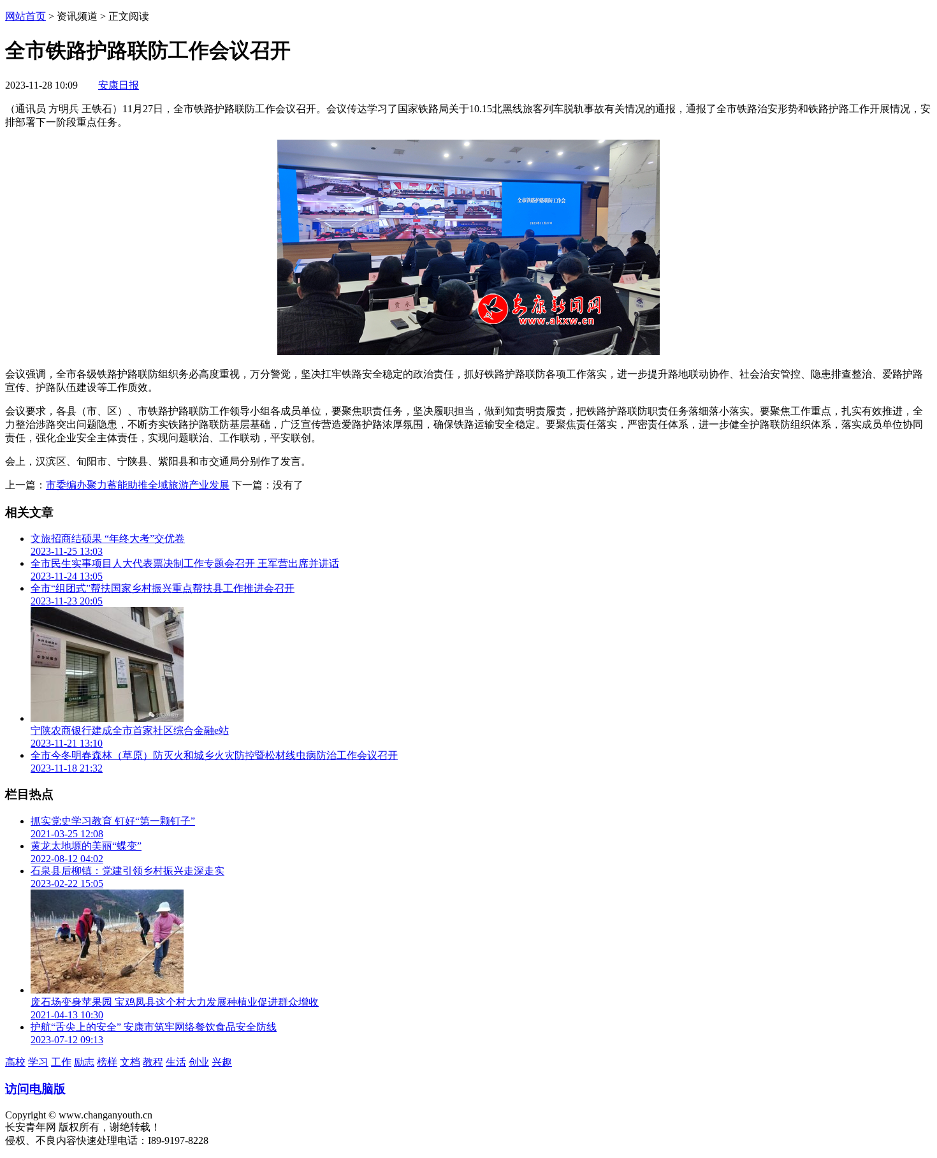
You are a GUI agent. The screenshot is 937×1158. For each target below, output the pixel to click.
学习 (38, 1062)
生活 (176, 1062)
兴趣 (222, 1062)
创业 (199, 1062)
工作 (61, 1062)
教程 (153, 1062)
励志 (84, 1062)
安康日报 (118, 85)
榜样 (107, 1062)
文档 (130, 1062)
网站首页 (25, 16)
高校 (15, 1062)
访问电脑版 (35, 1089)
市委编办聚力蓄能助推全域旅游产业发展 (137, 485)
